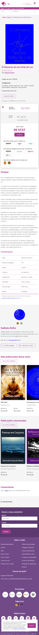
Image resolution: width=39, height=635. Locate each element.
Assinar (6, 531)
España (13, 8)
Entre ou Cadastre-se (28, 4)
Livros (9, 17)
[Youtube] (34, 618)
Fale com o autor (27, 345)
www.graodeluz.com (14, 340)
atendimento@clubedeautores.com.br (11, 298)
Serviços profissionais (28, 551)
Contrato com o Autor (7, 564)
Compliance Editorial (28, 547)
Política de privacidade (28, 544)
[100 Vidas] (13, 382)
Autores (3, 547)
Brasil (2, 8)
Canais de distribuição (28, 560)
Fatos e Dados (5, 557)
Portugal (7, 8)
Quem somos (5, 554)
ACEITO (31, 625)
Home (4, 17)
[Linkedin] (28, 618)
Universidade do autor (28, 554)
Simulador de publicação (29, 565)
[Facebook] (9, 618)
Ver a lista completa (9, 361)
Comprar (19, 134)
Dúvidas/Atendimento (7, 544)
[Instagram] (16, 618)
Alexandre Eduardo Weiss (8, 469)
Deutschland (20, 8)
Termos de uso (5, 560)
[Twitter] (3, 618)
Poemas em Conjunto (8, 466)
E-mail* (4, 522)
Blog (2, 551)
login (6, 490)
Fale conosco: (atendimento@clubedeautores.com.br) (16, 579)
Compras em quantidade (29, 557)
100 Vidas (4, 402)
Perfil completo (9, 345)
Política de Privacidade (20, 629)
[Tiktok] (22, 618)
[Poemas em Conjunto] (13, 446)
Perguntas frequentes (7, 575)
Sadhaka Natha (9, 73)
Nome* (4, 515)
